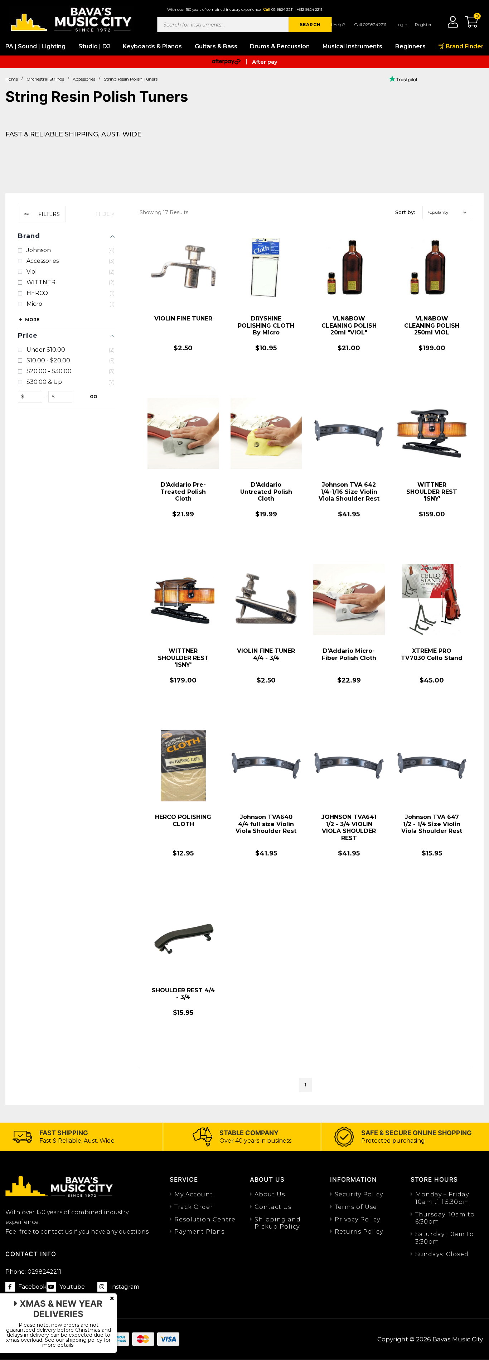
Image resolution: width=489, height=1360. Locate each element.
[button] (468, 24)
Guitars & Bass (216, 46)
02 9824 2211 (282, 9)
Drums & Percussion (280, 46)
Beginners (410, 46)
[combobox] (223, 24)
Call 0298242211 (370, 24)
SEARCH (310, 24)
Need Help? (333, 24)
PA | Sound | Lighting (35, 46)
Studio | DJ (94, 46)
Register (423, 24)
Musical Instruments (352, 46)
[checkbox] (66, 250)
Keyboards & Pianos (152, 46)
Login (401, 24)
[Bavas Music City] (71, 18)
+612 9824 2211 (309, 9)
